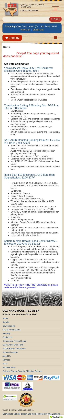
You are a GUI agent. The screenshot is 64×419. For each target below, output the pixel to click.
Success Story (8, 367)
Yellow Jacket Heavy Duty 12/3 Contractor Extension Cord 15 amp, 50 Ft (28, 69)
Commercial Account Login (14, 341)
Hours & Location (10, 352)
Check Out (38, 29)
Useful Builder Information (14, 348)
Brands (5, 322)
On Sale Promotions (11, 330)
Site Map (6, 333)
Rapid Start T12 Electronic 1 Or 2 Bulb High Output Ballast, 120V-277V (29, 176)
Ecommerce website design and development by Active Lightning (31, 414)
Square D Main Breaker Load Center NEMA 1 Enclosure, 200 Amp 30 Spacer (30, 242)
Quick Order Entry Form (12, 345)
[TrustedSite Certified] (9, 397)
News (5, 364)
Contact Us (7, 337)
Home (5, 318)
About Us (6, 356)
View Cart (25, 29)
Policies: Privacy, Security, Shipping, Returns (22, 371)
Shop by (13, 37)
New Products (8, 326)
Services (6, 360)
